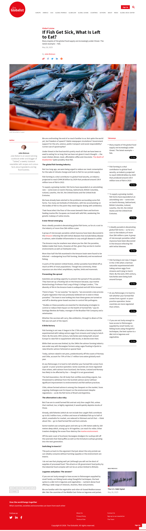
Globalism (72, 13)
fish (26, 488)
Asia (51, 13)
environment (19, 488)
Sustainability (14, 491)
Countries (94, 13)
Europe (38, 13)
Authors (103, 13)
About (110, 13)
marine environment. (89, 431)
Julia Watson (50, 54)
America (45, 13)
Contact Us (111, 513)
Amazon (48, 235)
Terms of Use (80, 519)
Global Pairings (61, 13)
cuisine (12, 488)
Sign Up (125, 7)
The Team (110, 519)
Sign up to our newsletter (116, 516)
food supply (32, 488)
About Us (79, 513)
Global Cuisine (83, 13)
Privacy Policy (81, 516)
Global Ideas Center (127, 13)
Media (116, 13)
